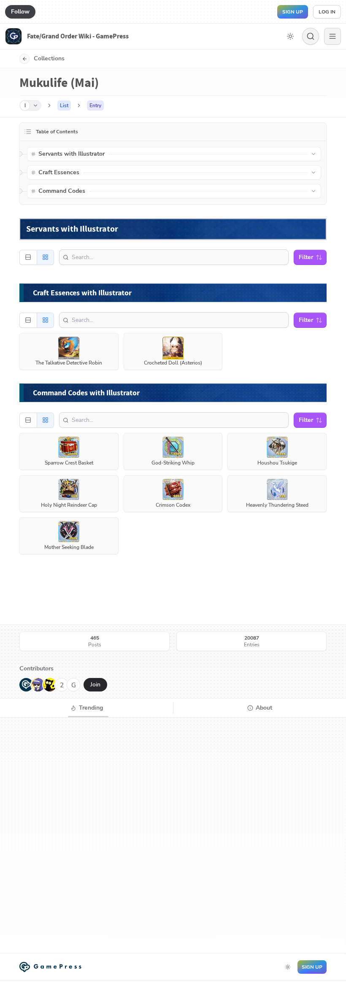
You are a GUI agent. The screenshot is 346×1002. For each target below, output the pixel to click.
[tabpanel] (173, 835)
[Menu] (332, 36)
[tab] (86, 708)
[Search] (310, 36)
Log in (327, 11)
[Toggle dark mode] (290, 36)
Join (95, 685)
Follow (20, 12)
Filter (306, 257)
